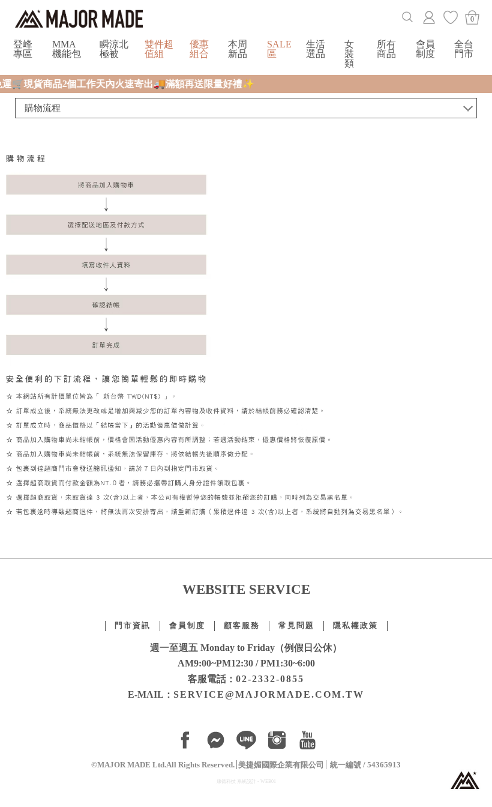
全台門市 (463, 49)
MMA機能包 (66, 49)
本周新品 (237, 49)
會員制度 (425, 49)
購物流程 (43, 108)
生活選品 (315, 49)
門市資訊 (133, 625)
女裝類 (349, 53)
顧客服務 (242, 625)
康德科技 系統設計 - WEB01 (246, 781)
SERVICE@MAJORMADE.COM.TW (268, 694)
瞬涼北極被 (114, 49)
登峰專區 (22, 49)
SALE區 (279, 49)
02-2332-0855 (270, 679)
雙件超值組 (159, 49)
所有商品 (386, 49)
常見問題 (296, 625)
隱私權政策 (355, 625)
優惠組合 (199, 49)
